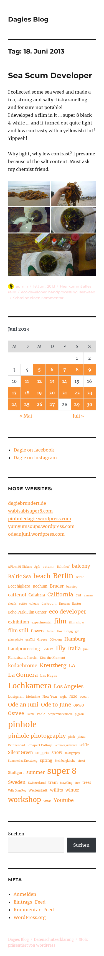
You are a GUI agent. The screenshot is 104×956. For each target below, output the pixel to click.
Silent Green (20, 752)
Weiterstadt (38, 790)
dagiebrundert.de (27, 503)
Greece (42, 639)
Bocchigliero (19, 586)
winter (72, 790)
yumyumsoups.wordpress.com (41, 526)
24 (14, 404)
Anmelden (25, 894)
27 (52, 404)
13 (52, 381)
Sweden (17, 782)
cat (79, 595)
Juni (85, 649)
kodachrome (22, 666)
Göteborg (56, 639)
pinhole (22, 724)
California (60, 594)
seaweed (87, 292)
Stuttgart (16, 772)
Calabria (37, 595)
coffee (23, 604)
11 (27, 381)
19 (39, 392)
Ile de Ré (47, 649)
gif (77, 631)
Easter (76, 604)
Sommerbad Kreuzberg (22, 761)
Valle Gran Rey (17, 790)
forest (51, 631)
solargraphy (72, 753)
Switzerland (37, 783)
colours (34, 604)
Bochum (40, 586)
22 (77, 392)
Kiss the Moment (52, 658)
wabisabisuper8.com (30, 511)
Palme (30, 714)
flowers (37, 631)
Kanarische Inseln (22, 657)
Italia (74, 649)
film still (18, 631)
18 (27, 392)
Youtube (64, 800)
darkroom (49, 604)
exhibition (18, 622)
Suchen (16, 833)
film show (76, 622)
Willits (56, 790)
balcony (81, 566)
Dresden (64, 604)
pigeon (79, 714)
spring (46, 760)
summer (35, 772)
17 (14, 392)
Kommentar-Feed (34, 909)
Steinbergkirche (65, 761)
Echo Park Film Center (27, 612)
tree (77, 783)
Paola (41, 714)
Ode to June (56, 704)
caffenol (17, 595)
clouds (12, 604)
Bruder (57, 586)
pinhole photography (37, 735)
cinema (88, 595)
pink (71, 737)
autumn (48, 567)
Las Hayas (48, 675)
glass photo (15, 639)
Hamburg (74, 639)
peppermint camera (60, 714)
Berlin (63, 576)
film (60, 621)
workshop (24, 799)
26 (39, 404)
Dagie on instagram (35, 457)
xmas (47, 801)
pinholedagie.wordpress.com (39, 518)
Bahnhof (63, 567)
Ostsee (16, 713)
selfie (84, 745)
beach (42, 576)
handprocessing (63, 292)
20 (52, 392)
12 (39, 381)
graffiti (30, 639)
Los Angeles (68, 686)
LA (72, 665)
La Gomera (23, 674)
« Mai (25, 416)
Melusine (33, 697)
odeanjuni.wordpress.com (36, 534)
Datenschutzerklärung (54, 939)
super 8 (62, 771)
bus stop (71, 586)
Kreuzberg (53, 665)
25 (27, 404)
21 (64, 392)
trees (86, 782)
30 (89, 404)
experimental (42, 622)
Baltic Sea (19, 576)
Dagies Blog (28, 19)
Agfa (37, 567)
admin (22, 286)
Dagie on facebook (34, 450)
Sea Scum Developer (50, 75)
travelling (66, 783)
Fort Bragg (65, 631)
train (53, 782)
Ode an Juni (23, 704)
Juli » (78, 416)
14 (64, 381)
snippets (42, 753)
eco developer (34, 292)
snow (57, 752)
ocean (84, 697)
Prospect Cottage (39, 745)
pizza (81, 737)
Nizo (73, 696)
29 (77, 404)
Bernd (80, 577)
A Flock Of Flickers (20, 567)
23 (89, 392)
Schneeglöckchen (66, 745)
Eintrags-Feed (29, 902)
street (81, 761)
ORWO (78, 705)
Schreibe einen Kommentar (38, 298)
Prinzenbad (16, 745)
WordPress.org (30, 917)
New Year (49, 696)
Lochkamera (29, 685)
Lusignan (16, 696)
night (63, 697)
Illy (60, 648)
